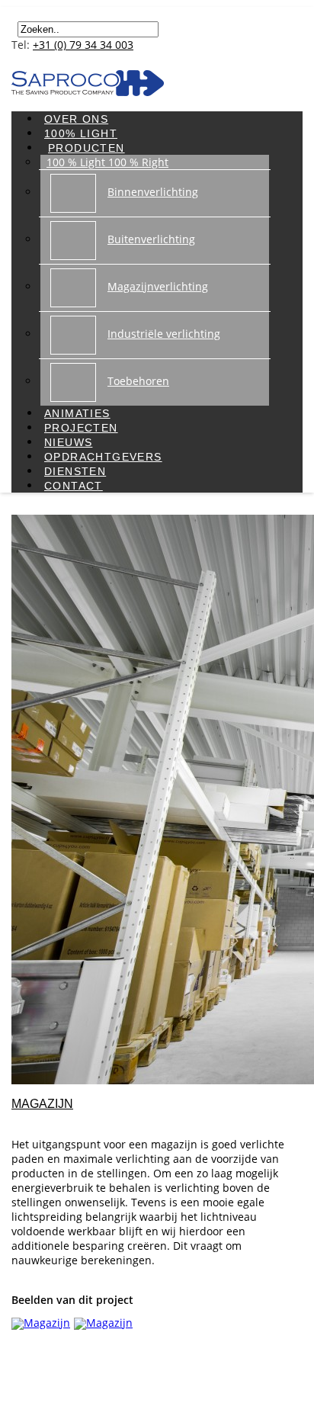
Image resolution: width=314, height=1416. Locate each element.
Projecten (81, 428)
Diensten (75, 471)
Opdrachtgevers (103, 457)
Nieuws (68, 442)
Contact (73, 486)
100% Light (80, 133)
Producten (86, 148)
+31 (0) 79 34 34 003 (83, 44)
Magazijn (42, 1103)
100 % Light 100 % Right (107, 162)
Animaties (77, 413)
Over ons (76, 119)
